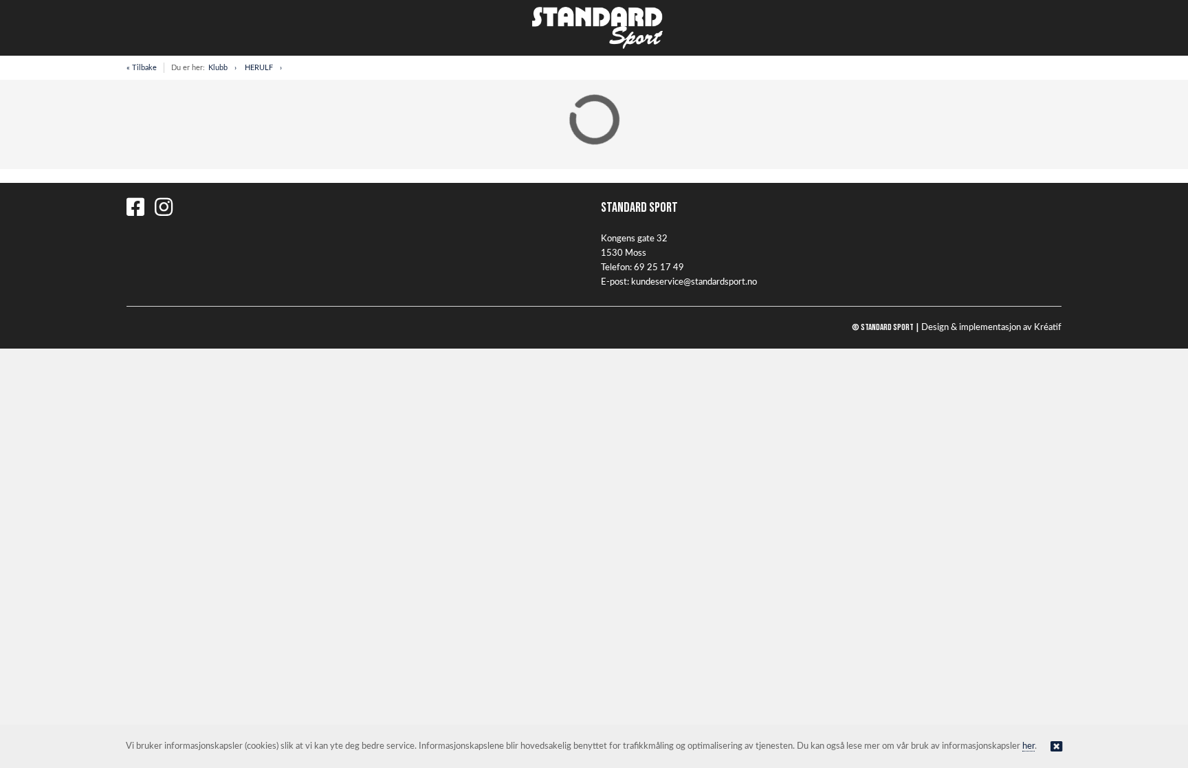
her (1028, 746)
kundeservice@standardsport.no (694, 282)
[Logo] (594, 28)
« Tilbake (141, 68)
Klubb (218, 68)
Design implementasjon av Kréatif (991, 327)
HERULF (259, 68)
